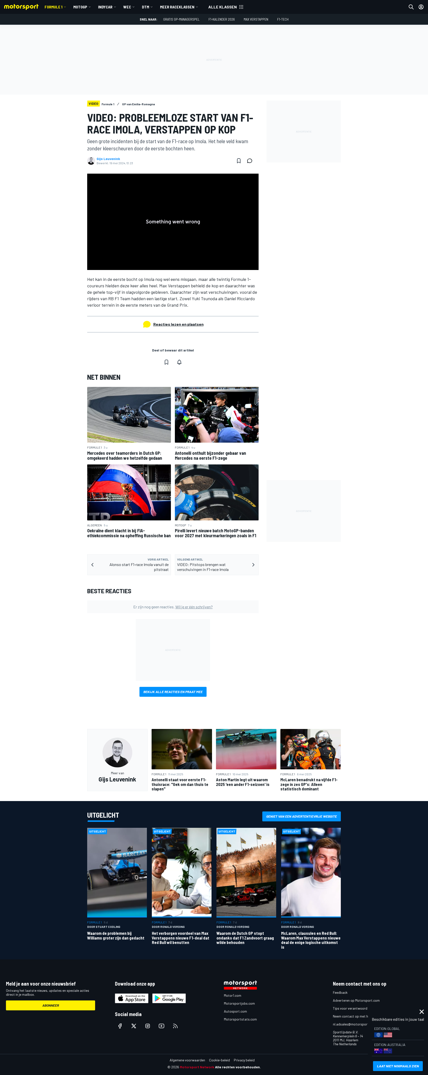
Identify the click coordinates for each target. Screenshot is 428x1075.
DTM (145, 6)
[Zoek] (411, 7)
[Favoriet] (239, 161)
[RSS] (175, 1026)
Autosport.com (235, 1011)
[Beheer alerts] (179, 362)
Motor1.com (232, 995)
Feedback (340, 992)
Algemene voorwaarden (187, 1060)
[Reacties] (251, 161)
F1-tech (283, 19)
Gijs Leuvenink (108, 159)
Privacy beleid (244, 1060)
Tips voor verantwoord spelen (355, 1008)
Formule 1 (53, 6)
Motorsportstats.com (240, 1019)
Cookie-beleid (219, 1060)
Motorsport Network (197, 1067)
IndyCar (105, 6)
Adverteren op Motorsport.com (356, 1000)
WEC (127, 6)
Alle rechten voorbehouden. (238, 1067)
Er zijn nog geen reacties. (173, 606)
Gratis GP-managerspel (181, 19)
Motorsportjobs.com (239, 1003)
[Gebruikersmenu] (421, 7)
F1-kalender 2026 (222, 19)
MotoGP (80, 6)
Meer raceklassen (177, 6)
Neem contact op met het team (356, 1016)
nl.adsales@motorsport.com (354, 1024)
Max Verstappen (256, 19)
